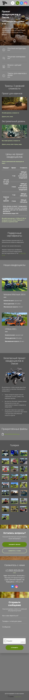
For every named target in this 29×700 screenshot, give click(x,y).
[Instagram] (25, 3)
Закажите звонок (14, 544)
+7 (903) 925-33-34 (14, 570)
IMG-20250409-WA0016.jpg (11, 434)
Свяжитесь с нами (14, 551)
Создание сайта (18, 696)
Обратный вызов (17, 3)
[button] (14, 103)
